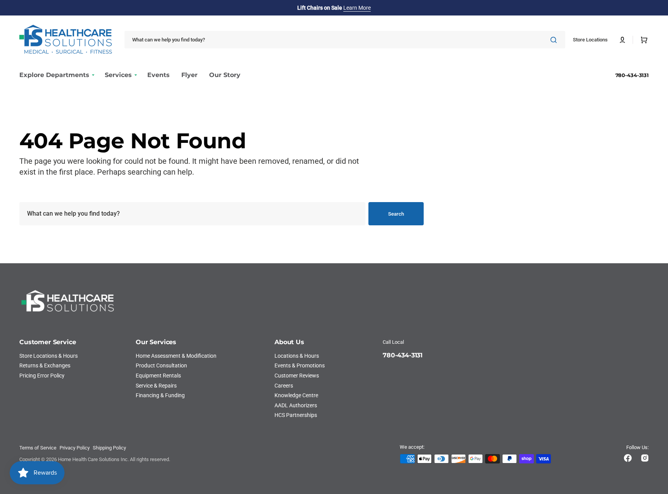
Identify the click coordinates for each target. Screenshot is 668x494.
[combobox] (344, 39)
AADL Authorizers (295, 405)
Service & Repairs (156, 386)
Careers (283, 386)
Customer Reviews (296, 375)
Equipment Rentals (158, 375)
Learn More (357, 8)
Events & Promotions (299, 365)
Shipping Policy (109, 448)
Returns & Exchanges (44, 365)
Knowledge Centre (296, 395)
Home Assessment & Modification (176, 356)
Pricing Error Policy (42, 375)
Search (396, 214)
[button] (622, 39)
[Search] (555, 39)
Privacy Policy (75, 448)
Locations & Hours (296, 356)
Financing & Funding (160, 395)
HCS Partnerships (295, 415)
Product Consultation (161, 365)
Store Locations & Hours (48, 356)
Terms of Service (37, 448)
